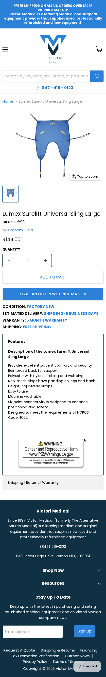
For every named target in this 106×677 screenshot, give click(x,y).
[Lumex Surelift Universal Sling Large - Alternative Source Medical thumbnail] (10, 194)
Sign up (84, 631)
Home (8, 101)
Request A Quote (19, 650)
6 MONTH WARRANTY (46, 320)
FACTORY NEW (40, 306)
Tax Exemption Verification (35, 655)
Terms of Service (68, 661)
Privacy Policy (35, 661)
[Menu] (5, 36)
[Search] (97, 76)
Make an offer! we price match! (53, 294)
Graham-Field (20, 230)
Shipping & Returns (58, 650)
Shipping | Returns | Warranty (33, 482)
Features (16, 341)
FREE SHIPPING (37, 326)
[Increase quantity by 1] (45, 260)
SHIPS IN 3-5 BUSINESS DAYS (71, 313)
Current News (77, 655)
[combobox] (46, 76)
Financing (88, 650)
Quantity (11, 249)
